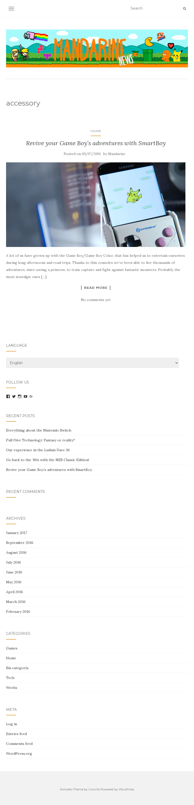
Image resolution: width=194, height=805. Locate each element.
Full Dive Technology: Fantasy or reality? (40, 440)
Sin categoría (17, 668)
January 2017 (16, 533)
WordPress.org (19, 753)
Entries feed (16, 734)
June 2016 (14, 572)
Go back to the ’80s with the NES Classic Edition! (47, 460)
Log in (11, 724)
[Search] (184, 8)
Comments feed (19, 743)
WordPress (126, 789)
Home (95, 131)
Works (11, 687)
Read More (95, 288)
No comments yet (96, 299)
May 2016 (13, 582)
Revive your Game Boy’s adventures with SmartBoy (96, 143)
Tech (10, 677)
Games (11, 648)
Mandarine (116, 154)
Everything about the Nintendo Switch (38, 430)
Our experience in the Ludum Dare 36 (38, 450)
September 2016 (19, 542)
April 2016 (14, 592)
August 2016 (16, 552)
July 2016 (13, 562)
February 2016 (18, 611)
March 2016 (16, 601)
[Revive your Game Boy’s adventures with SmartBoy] (95, 204)
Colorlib (94, 789)
